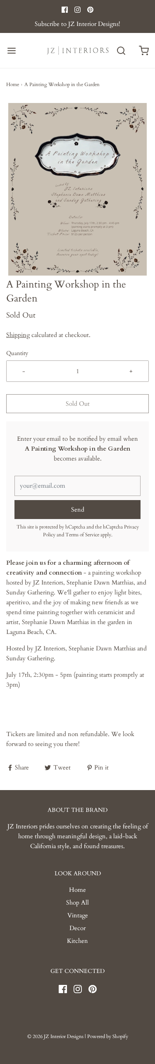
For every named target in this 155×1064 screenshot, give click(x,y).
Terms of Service (82, 534)
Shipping (18, 335)
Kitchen (77, 941)
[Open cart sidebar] (143, 50)
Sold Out (78, 404)
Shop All (77, 902)
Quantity (17, 353)
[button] (77, 189)
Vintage (77, 915)
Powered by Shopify (107, 1036)
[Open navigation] (11, 50)
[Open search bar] (121, 50)
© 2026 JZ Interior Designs (55, 1036)
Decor (77, 928)
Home (12, 84)
